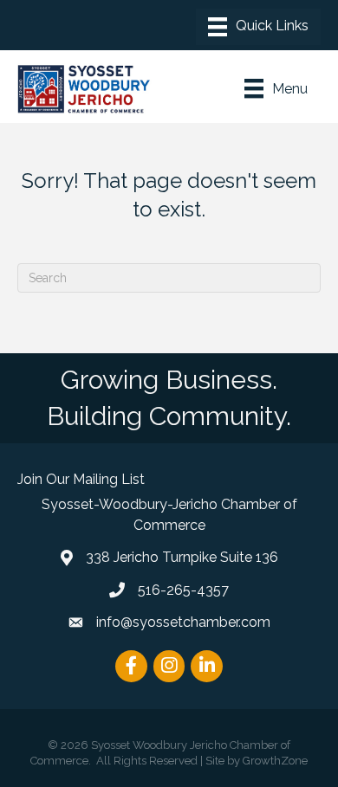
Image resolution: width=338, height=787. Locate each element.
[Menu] (258, 27)
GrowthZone (275, 760)
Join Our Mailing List (81, 479)
